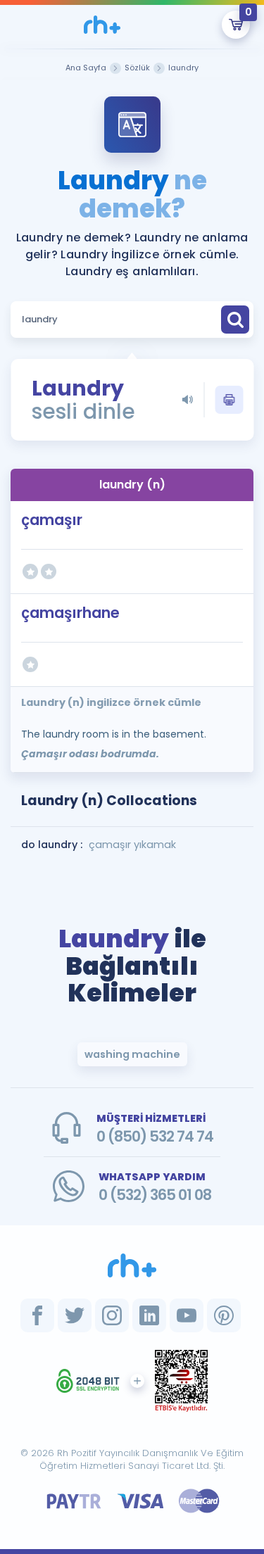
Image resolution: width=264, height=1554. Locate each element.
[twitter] (75, 1315)
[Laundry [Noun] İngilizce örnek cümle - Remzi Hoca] (102, 24)
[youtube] (186, 1315)
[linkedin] (149, 1315)
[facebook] (37, 1315)
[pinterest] (224, 1315)
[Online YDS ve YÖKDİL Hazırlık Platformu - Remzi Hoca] (132, 1265)
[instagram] (112, 1315)
